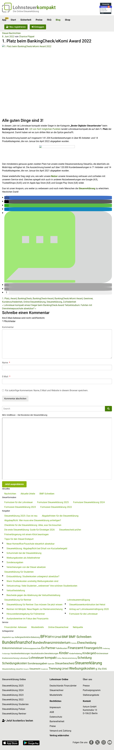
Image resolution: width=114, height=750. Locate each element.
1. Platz (5, 298)
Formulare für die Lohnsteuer (18, 502)
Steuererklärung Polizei (13, 709)
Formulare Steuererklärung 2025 (53, 502)
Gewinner (88, 298)
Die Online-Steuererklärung (26, 11)
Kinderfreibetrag (75, 653)
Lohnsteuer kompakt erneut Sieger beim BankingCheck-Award (33, 305)
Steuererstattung (8, 669)
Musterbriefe (37, 627)
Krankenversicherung (10, 658)
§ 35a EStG (101, 669)
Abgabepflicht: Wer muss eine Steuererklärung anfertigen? (32, 520)
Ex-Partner (48, 648)
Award (13, 298)
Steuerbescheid (64, 663)
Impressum (55, 707)
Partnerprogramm (92, 690)
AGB (52, 712)
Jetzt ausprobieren (14, 484)
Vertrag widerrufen (59, 735)
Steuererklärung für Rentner (17, 599)
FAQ (49, 20)
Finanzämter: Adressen (15, 627)
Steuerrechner (56, 690)
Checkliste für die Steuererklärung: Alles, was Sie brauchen (32, 525)
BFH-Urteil (54, 637)
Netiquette (78, 627)
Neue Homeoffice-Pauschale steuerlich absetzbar (30, 543)
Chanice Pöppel (26, 36)
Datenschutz (56, 716)
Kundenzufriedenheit (12, 302)
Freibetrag (106, 648)
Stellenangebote (91, 695)
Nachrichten (10, 493)
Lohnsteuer (23, 658)
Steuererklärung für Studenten (19, 572)
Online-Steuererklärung (34, 302)
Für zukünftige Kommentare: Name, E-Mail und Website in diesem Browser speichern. (46, 390)
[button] (6, 197)
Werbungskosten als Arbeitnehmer (23, 557)
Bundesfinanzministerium (51, 643)
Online (59, 658)
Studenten (44, 669)
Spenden (51, 664)
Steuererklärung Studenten (15, 704)
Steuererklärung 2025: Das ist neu (20, 515)
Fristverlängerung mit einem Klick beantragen (26, 534)
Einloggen (39, 27)
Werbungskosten (82, 668)
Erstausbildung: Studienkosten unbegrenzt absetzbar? (33, 576)
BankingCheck (25, 298)
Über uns (87, 679)
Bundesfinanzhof (17, 642)
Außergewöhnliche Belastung (27, 637)
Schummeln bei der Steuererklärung (24, 553)
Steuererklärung (87, 188)
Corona (74, 643)
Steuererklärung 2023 (12, 695)
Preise (39, 20)
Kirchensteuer (102, 653)
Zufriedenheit (69, 302)
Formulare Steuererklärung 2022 (56, 507)
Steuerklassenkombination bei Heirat (87, 604)
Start (13, 20)
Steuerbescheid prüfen (70, 529)
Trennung (55, 668)
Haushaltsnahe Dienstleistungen (45, 653)
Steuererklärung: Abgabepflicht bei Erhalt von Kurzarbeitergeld (37, 548)
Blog (58, 20)
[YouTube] (109, 742)
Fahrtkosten (61, 648)
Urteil (65, 668)
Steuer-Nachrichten (11, 33)
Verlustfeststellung (16, 590)
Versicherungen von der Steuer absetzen (26, 567)
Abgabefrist (6, 637)
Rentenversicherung (69, 658)
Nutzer (54, 176)
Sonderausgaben (15, 562)
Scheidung (84, 657)
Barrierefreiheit (57, 721)
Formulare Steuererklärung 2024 (89, 502)
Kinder (64, 653)
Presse (86, 685)
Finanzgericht (93, 648)
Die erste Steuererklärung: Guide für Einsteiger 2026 (29, 529)
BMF (65, 637)
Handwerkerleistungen (20, 653)
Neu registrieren (17, 27)
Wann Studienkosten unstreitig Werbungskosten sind (32, 581)
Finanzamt (75, 648)
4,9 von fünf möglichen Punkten (45, 129)
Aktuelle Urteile (28, 493)
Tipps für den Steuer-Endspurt (19, 539)
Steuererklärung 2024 (12, 690)
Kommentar (8, 327)
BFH (44, 636)
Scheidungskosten (14, 663)
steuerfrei (19, 669)
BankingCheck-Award (43, 298)
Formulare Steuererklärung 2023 (20, 507)
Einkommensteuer (12, 648)
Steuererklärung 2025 (12, 685)
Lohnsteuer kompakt (43, 657)
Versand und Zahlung (60, 730)
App (4, 20)
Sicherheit (25, 20)
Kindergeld (89, 653)
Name (6, 362)
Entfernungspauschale (32, 648)
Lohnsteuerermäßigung (78, 599)
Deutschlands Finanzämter (63, 685)
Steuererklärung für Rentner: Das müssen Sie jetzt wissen (34, 604)
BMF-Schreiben (46, 493)
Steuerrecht (34, 669)
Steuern (26, 669)
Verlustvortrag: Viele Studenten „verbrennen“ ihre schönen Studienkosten (42, 585)
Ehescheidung (86, 642)
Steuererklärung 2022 (12, 699)
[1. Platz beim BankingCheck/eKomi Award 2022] (57, 81)
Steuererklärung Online (14, 679)
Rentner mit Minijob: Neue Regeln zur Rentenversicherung (35, 609)
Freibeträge (6, 654)
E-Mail (6, 376)
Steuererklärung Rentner (14, 713)
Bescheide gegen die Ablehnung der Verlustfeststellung (33, 595)
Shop (67, 20)
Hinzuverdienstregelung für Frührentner (26, 614)
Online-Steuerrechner (58, 627)
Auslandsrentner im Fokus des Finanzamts (27, 618)
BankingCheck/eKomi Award (68, 298)
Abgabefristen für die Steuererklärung (60, 515)
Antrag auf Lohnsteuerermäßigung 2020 (89, 609)
